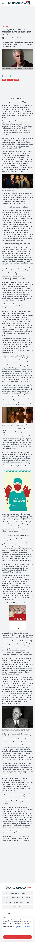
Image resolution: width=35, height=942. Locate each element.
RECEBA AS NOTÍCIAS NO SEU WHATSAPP (17, 898)
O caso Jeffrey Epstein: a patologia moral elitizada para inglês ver (16, 31)
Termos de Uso (15, 928)
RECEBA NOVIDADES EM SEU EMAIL (17, 902)
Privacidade (6, 917)
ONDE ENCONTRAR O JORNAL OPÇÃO (17, 893)
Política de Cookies (24, 926)
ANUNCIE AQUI (17, 907)
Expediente (6, 913)
